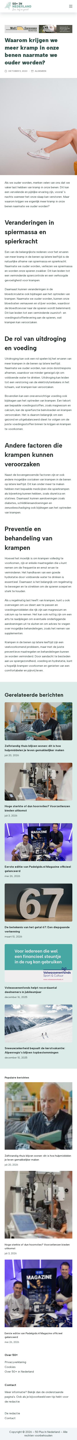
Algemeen (40, 71)
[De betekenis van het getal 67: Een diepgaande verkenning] (38, 903)
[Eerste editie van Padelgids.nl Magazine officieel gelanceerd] (38, 842)
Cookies (10, 1367)
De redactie (12, 1413)
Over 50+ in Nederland (19, 1371)
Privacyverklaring (15, 1362)
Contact (10, 1418)
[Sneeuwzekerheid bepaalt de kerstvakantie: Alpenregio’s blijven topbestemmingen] (38, 1024)
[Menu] (70, 6)
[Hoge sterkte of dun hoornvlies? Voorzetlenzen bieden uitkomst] (38, 782)
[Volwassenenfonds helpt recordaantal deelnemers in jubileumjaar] (38, 963)
